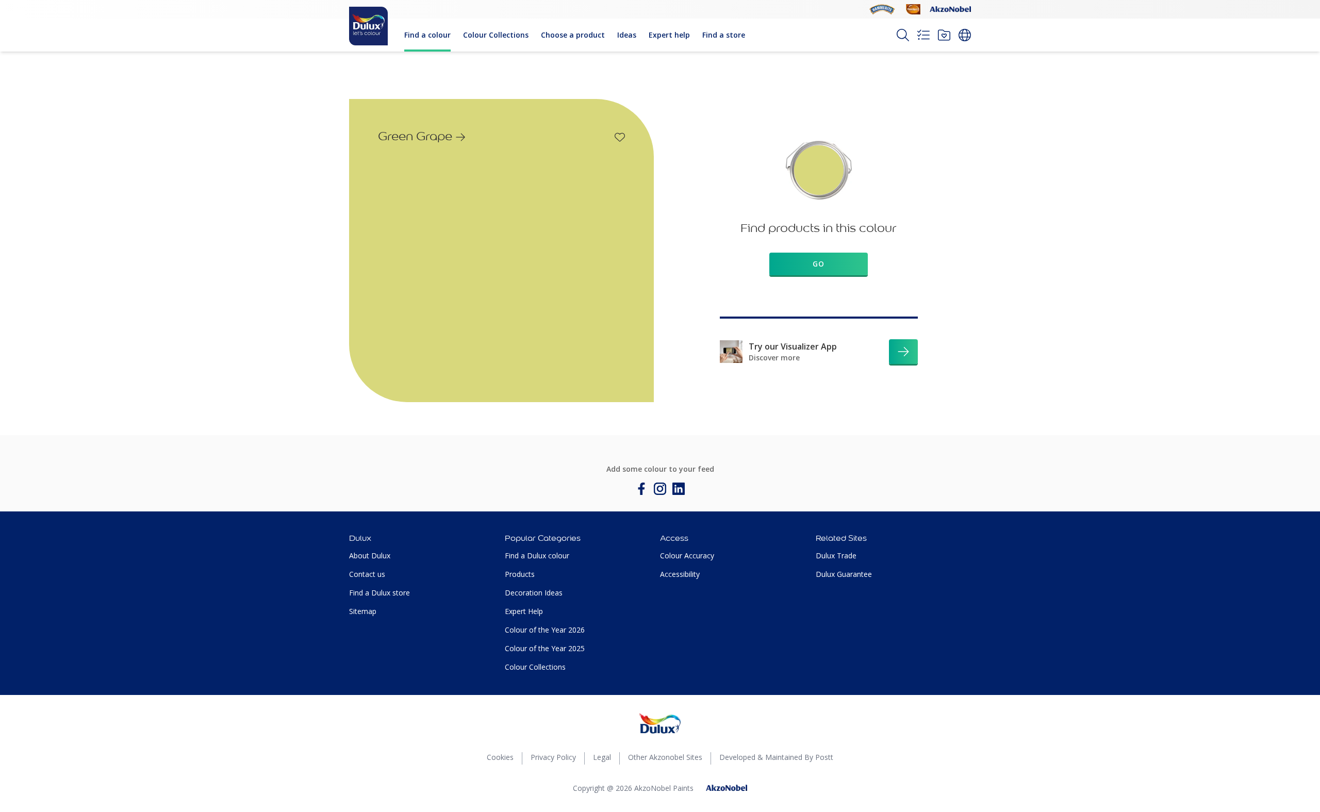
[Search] (903, 35)
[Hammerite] (882, 9)
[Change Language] (965, 35)
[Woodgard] (913, 9)
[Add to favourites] (620, 137)
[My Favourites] (944, 35)
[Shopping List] (923, 35)
